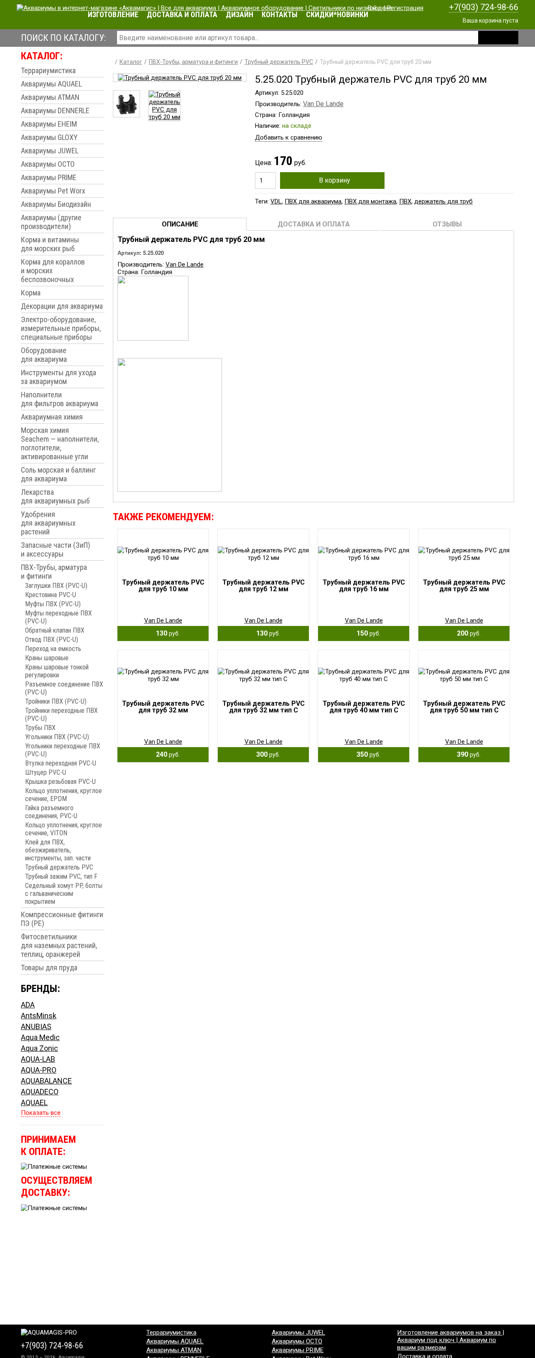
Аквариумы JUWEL (50, 150)
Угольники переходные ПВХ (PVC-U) (62, 750)
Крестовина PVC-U (50, 595)
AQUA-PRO (38, 1070)
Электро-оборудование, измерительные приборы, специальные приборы (61, 328)
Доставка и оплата (182, 14)
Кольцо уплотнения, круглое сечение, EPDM (63, 795)
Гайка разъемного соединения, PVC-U (51, 812)
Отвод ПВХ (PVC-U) (51, 639)
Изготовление (113, 14)
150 (366, 633)
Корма (31, 292)
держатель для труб (443, 201)
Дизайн (239, 14)
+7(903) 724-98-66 (483, 7)
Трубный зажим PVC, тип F (61, 876)
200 (466, 633)
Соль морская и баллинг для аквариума (58, 474)
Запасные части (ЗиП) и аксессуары (55, 549)
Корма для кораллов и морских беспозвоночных (53, 270)
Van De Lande (323, 104)
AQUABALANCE (46, 1080)
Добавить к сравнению (288, 137)
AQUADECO (40, 1091)
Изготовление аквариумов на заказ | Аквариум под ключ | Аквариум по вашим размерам (450, 1340)
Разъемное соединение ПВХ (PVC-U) (64, 688)
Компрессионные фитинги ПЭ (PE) (62, 919)
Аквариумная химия (52, 416)
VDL (276, 201)
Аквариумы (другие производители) (51, 222)
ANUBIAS (36, 1026)
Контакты (280, 14)
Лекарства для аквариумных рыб (55, 496)
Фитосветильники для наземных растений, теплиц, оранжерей (59, 945)
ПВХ (405, 201)
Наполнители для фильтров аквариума (59, 399)
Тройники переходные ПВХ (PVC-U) (61, 714)
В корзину (334, 180)
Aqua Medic (40, 1037)
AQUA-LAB (38, 1059)
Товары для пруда (49, 967)
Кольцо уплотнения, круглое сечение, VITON (63, 829)
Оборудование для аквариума (44, 355)
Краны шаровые (47, 658)
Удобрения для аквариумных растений (48, 523)
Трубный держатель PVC (59, 867)
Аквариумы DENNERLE (55, 110)
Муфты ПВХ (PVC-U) (53, 604)
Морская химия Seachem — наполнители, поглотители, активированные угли (60, 443)
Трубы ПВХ (40, 728)
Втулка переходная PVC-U (60, 763)
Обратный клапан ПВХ (54, 630)
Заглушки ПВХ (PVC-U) (56, 586)
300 (265, 754)
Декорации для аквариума (62, 306)
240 (165, 754)
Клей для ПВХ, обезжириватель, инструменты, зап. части (58, 850)
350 (366, 754)
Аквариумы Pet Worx (53, 190)
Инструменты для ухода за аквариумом (58, 377)
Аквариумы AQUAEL (51, 83)
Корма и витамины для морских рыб (50, 244)
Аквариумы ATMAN (50, 97)
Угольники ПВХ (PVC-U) (57, 737)
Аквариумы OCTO (48, 164)
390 (466, 754)
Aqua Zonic (39, 1048)
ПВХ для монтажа (370, 201)
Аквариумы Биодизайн (56, 204)
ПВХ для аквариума (313, 201)
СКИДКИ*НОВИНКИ (337, 14)
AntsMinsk (38, 1015)
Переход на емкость (53, 649)
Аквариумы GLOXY (49, 137)
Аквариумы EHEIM (49, 124)
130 (165, 633)
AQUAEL (34, 1102)
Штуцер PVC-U (45, 772)
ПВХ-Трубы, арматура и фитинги (54, 571)
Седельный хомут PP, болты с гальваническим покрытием (63, 893)
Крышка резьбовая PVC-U (60, 782)
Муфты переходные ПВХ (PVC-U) (58, 617)
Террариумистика (48, 70)
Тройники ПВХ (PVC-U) (56, 701)
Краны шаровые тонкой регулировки (57, 671)
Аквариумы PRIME (48, 177)
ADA (28, 1004)
